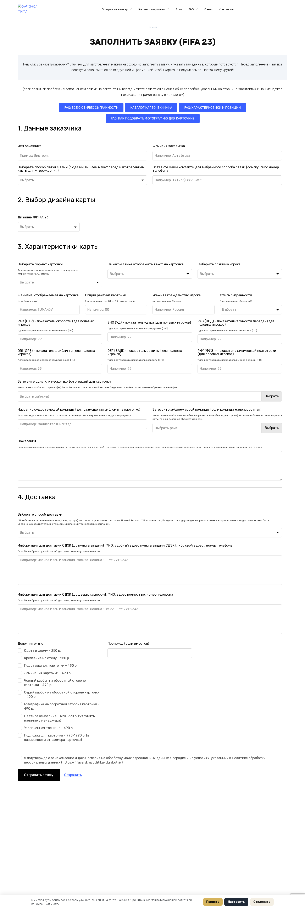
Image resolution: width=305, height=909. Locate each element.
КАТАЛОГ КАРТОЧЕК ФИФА (151, 108)
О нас (208, 9)
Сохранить (73, 775)
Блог (179, 9)
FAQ (191, 9)
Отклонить (261, 902)
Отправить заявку (39, 775)
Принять (212, 902)
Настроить (236, 902)
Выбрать (272, 396)
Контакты (226, 9)
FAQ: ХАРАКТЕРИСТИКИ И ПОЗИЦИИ (212, 108)
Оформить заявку (115, 9)
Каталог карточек (151, 9)
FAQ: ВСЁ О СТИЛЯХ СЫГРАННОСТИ (91, 108)
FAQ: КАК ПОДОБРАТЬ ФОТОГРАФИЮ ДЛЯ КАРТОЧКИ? (152, 118)
